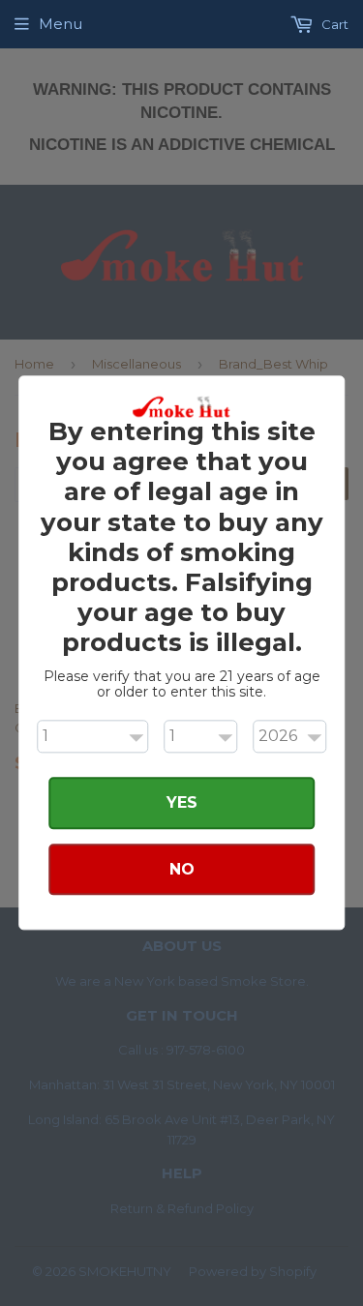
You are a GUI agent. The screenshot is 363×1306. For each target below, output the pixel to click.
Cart (333, 24)
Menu (60, 24)
